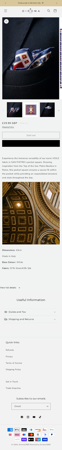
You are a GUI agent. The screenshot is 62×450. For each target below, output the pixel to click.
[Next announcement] (56, 3)
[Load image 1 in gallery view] (14, 109)
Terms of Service (14, 363)
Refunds (10, 350)
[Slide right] (59, 110)
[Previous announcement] (5, 3)
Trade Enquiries (13, 388)
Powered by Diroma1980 (40, 445)
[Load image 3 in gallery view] (47, 109)
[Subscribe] (47, 406)
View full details (8, 287)
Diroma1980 (24, 445)
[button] (5, 11)
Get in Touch (12, 381)
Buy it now (31, 143)
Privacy (9, 356)
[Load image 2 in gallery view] (31, 109)
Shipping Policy (8, 127)
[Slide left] (3, 110)
